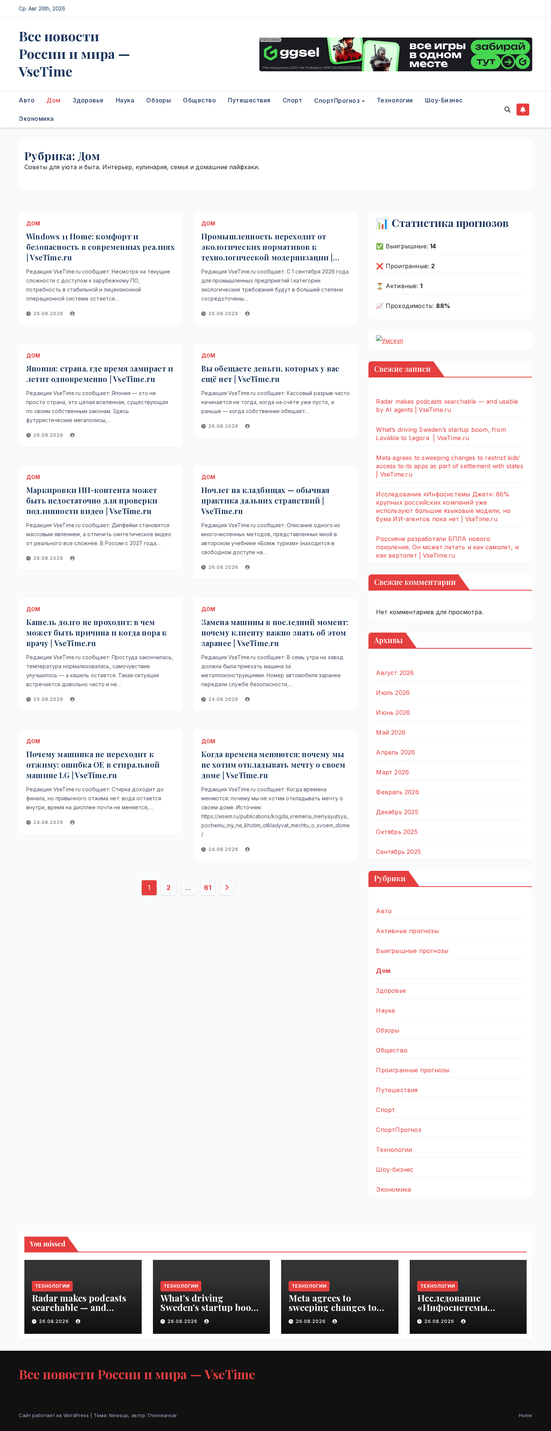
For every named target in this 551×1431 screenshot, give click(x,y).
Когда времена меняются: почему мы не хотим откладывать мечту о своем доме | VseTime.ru (273, 764)
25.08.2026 (49, 699)
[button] (508, 109)
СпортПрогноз (337, 100)
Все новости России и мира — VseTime (74, 53)
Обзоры (158, 100)
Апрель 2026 (395, 752)
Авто (26, 100)
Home (525, 1415)
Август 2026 (395, 672)
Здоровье (88, 100)
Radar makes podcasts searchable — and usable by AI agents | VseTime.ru (79, 1312)
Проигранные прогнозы (412, 1070)
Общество (199, 100)
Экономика (36, 118)
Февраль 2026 (397, 792)
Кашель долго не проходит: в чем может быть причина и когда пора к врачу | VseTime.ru (96, 632)
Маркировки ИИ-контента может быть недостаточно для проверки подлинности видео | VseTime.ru (91, 500)
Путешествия (249, 100)
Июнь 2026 (393, 712)
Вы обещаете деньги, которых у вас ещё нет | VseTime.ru (270, 373)
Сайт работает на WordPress (54, 1415)
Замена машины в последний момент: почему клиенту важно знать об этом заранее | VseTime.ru (275, 632)
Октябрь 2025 (396, 832)
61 (207, 887)
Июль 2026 (393, 692)
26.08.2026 (49, 313)
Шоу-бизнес (444, 100)
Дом (53, 100)
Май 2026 (391, 732)
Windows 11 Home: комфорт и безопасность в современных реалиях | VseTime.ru (100, 246)
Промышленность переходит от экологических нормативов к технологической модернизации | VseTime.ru (267, 252)
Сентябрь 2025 (398, 851)
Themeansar (162, 1415)
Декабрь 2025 (397, 812)
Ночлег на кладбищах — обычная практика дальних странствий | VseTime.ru (265, 500)
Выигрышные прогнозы (412, 951)
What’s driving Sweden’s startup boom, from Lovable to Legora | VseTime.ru (211, 1312)
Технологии (395, 100)
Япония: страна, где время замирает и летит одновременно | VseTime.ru (99, 373)
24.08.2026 (224, 699)
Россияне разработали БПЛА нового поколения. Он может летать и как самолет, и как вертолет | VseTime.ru (447, 547)
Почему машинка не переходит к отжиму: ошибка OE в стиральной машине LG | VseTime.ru (93, 764)
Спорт (292, 100)
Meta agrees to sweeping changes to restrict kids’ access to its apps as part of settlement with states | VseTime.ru (449, 466)
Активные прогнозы (407, 931)
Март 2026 (392, 772)
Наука (125, 100)
